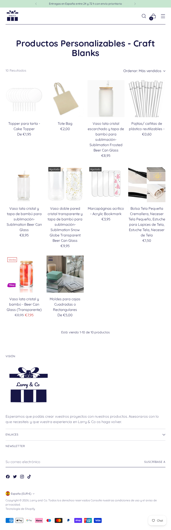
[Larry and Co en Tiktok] (29, 477)
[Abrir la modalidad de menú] (163, 16)
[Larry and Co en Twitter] (15, 477)
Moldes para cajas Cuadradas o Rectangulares (65, 304)
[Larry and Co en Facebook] (8, 477)
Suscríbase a (154, 461)
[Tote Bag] (65, 98)
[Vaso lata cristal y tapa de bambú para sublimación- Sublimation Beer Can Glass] (24, 183)
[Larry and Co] (12, 16)
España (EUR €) (21, 493)
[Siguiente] (135, 4)
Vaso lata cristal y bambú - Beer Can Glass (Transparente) (24, 304)
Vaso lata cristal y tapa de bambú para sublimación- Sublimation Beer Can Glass (24, 219)
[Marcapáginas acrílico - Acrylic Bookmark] (106, 183)
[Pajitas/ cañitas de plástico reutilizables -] (146, 98)
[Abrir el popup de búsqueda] (144, 16)
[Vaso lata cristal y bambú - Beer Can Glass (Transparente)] (24, 274)
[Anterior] (36, 4)
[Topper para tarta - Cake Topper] (24, 98)
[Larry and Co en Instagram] (22, 477)
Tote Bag (65, 123)
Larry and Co (38, 500)
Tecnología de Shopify (20, 508)
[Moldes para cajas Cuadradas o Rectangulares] (65, 274)
